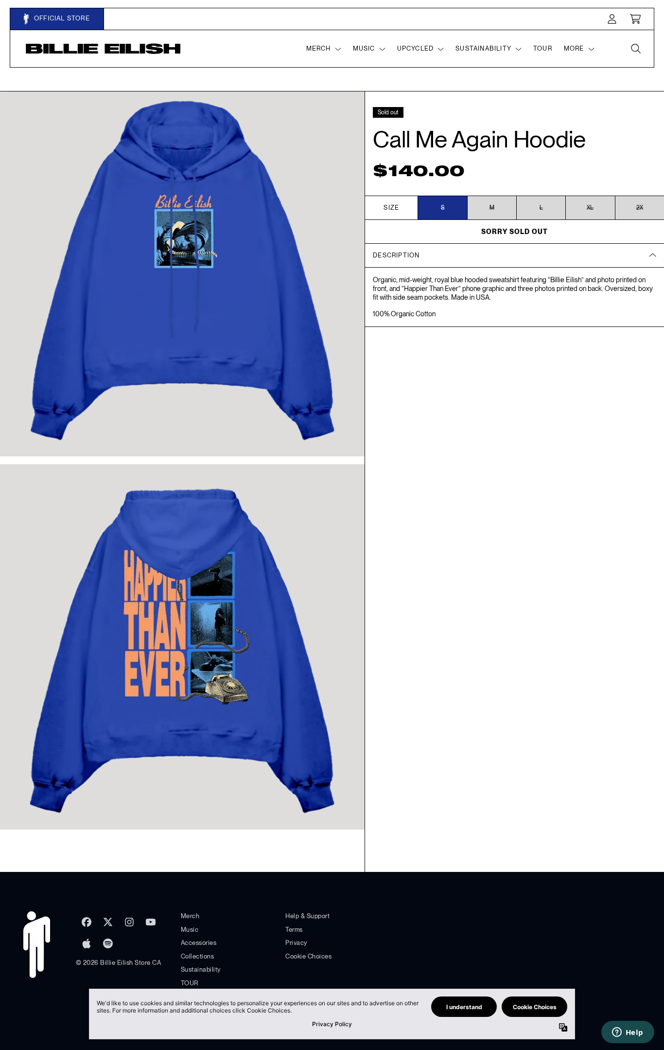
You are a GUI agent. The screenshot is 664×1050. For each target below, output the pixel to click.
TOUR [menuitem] (542, 48)
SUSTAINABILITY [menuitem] (483, 48)
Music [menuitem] (364, 48)
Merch (190, 916)
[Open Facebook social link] (86, 922)
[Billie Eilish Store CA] (103, 48)
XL (590, 207)
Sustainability (201, 969)
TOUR (189, 983)
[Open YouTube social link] (150, 922)
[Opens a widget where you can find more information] (627, 1033)
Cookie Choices (308, 956)
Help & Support (307, 916)
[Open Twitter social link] (108, 922)
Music (190, 929)
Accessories (199, 942)
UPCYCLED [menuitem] (415, 48)
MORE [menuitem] (574, 48)
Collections (197, 956)
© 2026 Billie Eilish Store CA (118, 962)
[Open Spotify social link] (108, 943)
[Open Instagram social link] (129, 922)
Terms (294, 929)
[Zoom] (182, 273)
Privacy (296, 942)
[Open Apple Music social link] (86, 943)
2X (639, 207)
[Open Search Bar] (635, 48)
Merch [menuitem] (318, 48)
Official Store (61, 18)
